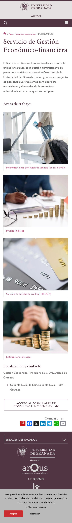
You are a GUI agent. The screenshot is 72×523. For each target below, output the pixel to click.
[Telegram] (49, 423)
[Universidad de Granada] (36, 6)
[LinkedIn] (43, 423)
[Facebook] (29, 423)
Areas (11, 33)
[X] (36, 423)
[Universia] (36, 479)
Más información (37, 506)
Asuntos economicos (26, 33)
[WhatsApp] (56, 423)
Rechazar (35, 513)
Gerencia (36, 15)
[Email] (63, 423)
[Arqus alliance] (35, 469)
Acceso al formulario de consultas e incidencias (35, 405)
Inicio (5, 34)
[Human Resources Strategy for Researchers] (36, 488)
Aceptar (13, 513)
